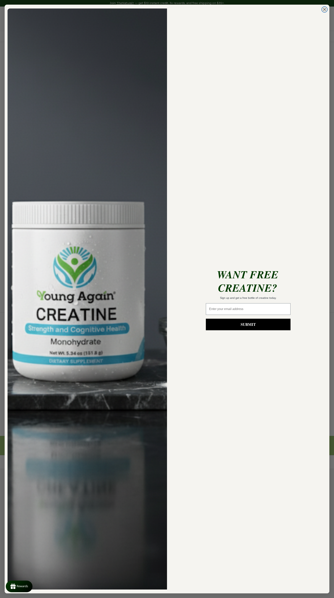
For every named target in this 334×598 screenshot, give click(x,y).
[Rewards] (19, 586)
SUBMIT (248, 324)
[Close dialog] (324, 9)
